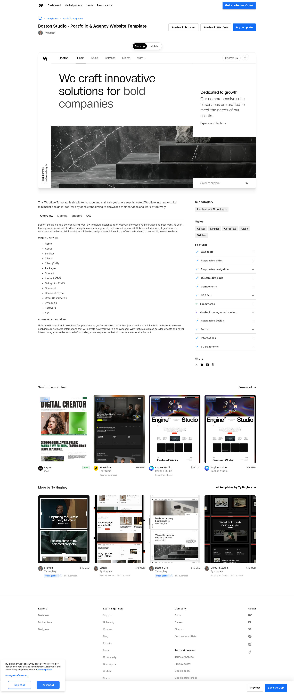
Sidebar (201, 235)
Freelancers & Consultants (211, 209)
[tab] (46, 216)
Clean (244, 228)
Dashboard (54, 5)
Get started (239, 5)
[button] (73, 5)
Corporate (230, 228)
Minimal (214, 228)
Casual (201, 228)
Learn (89, 5)
